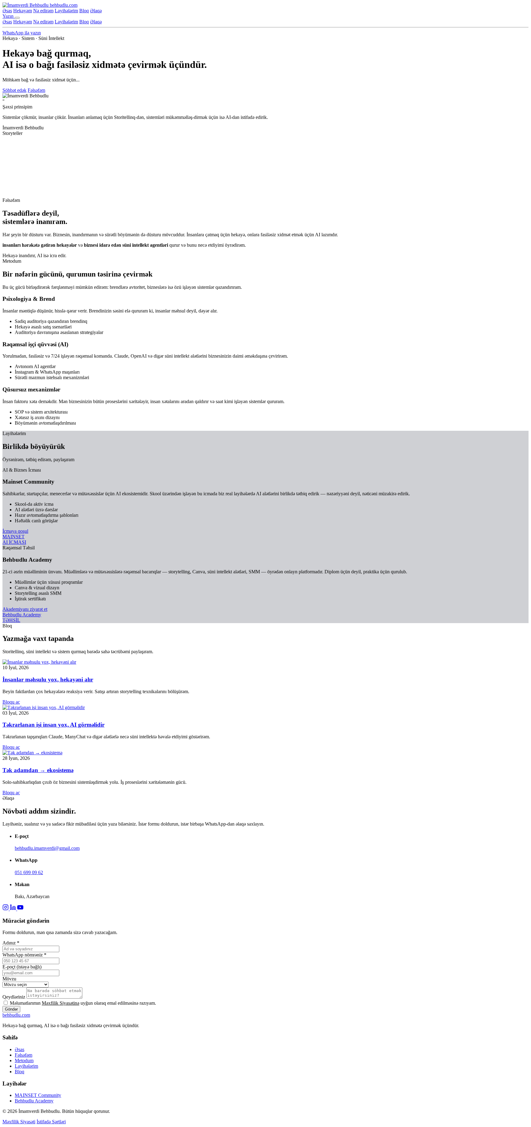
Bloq (84, 10)
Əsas (7, 10)
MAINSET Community (38, 1095)
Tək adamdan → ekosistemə (37, 770)
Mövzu (9, 978)
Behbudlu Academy (34, 1100)
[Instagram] (6, 908)
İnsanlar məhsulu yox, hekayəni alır (47, 679)
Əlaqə (96, 10)
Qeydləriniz (13, 996)
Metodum (24, 1060)
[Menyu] (17, 18)
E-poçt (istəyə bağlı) (21, 966)
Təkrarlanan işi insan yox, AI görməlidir (53, 724)
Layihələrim (66, 10)
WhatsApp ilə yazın (21, 32)
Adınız (10, 942)
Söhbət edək (14, 90)
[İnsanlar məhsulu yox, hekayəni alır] (39, 662)
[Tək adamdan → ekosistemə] (32, 752)
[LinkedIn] (13, 908)
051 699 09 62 (29, 872)
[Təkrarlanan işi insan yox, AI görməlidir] (43, 707)
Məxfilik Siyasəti (18, 1121)
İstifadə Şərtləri (51, 1121)
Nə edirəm (43, 10)
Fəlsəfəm (36, 90)
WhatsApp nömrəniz (24, 954)
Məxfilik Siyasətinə (60, 1003)
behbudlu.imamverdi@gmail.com (47, 848)
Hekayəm (22, 10)
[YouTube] (20, 908)
